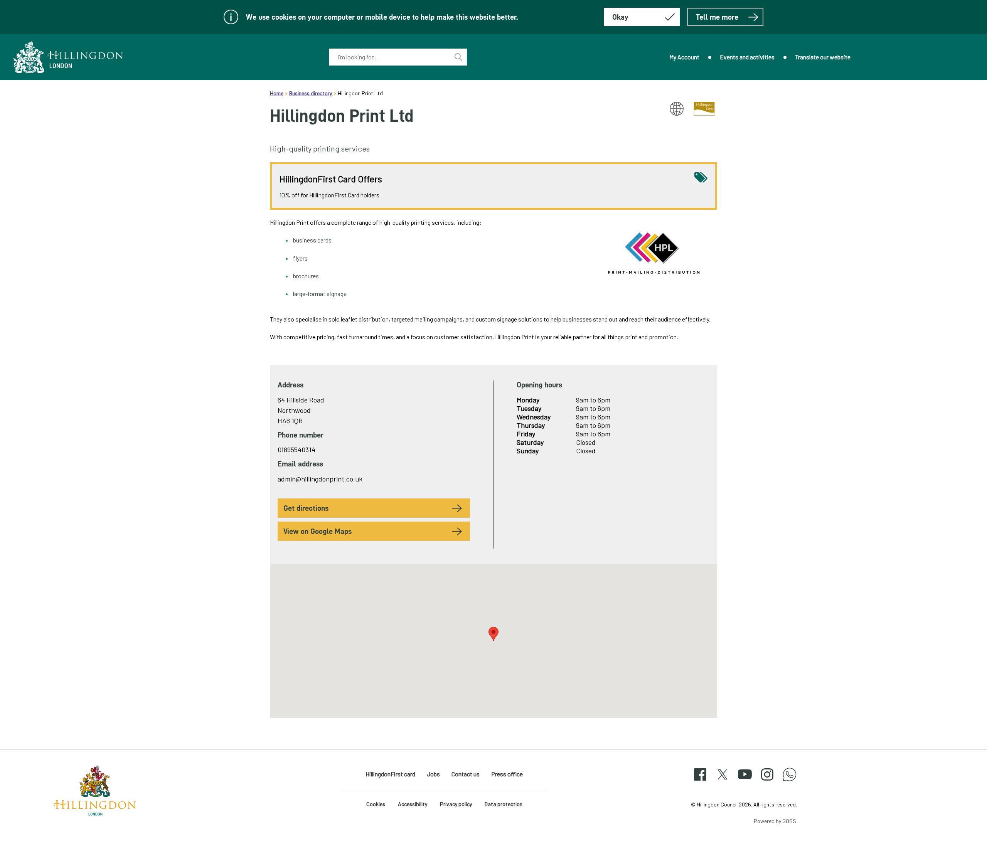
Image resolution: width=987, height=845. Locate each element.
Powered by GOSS (775, 821)
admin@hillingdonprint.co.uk (320, 479)
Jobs (433, 774)
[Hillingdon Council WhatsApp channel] (789, 781)
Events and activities (747, 57)
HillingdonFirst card (390, 774)
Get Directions (305, 508)
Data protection (503, 804)
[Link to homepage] (68, 57)
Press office (507, 774)
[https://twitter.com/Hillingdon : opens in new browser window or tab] (722, 781)
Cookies (375, 804)
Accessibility (412, 804)
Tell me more (717, 17)
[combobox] (389, 57)
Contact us (465, 774)
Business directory (311, 93)
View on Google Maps (317, 531)
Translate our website (823, 57)
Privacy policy (456, 804)
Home (276, 93)
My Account (684, 57)
